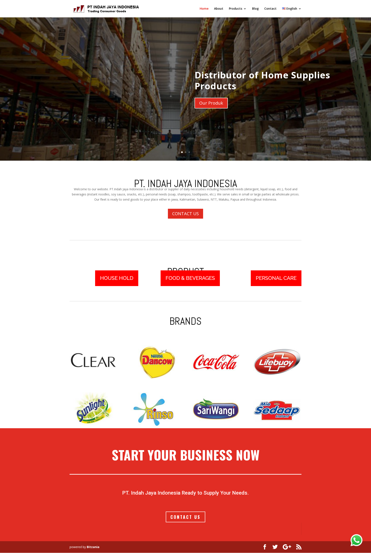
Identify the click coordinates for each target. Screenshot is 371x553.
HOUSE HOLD (116, 278)
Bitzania (93, 547)
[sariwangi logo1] (216, 425)
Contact (270, 9)
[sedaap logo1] (277, 425)
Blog (255, 9)
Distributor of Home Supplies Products (262, 80)
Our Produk (211, 103)
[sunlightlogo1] (94, 425)
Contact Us (185, 517)
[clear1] (94, 378)
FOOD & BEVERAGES (190, 278)
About (218, 9)
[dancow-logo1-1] (155, 378)
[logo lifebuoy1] (277, 378)
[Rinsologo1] (155, 425)
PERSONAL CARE (276, 278)
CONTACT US (185, 213)
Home (204, 9)
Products (235, 9)
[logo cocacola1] (216, 378)
